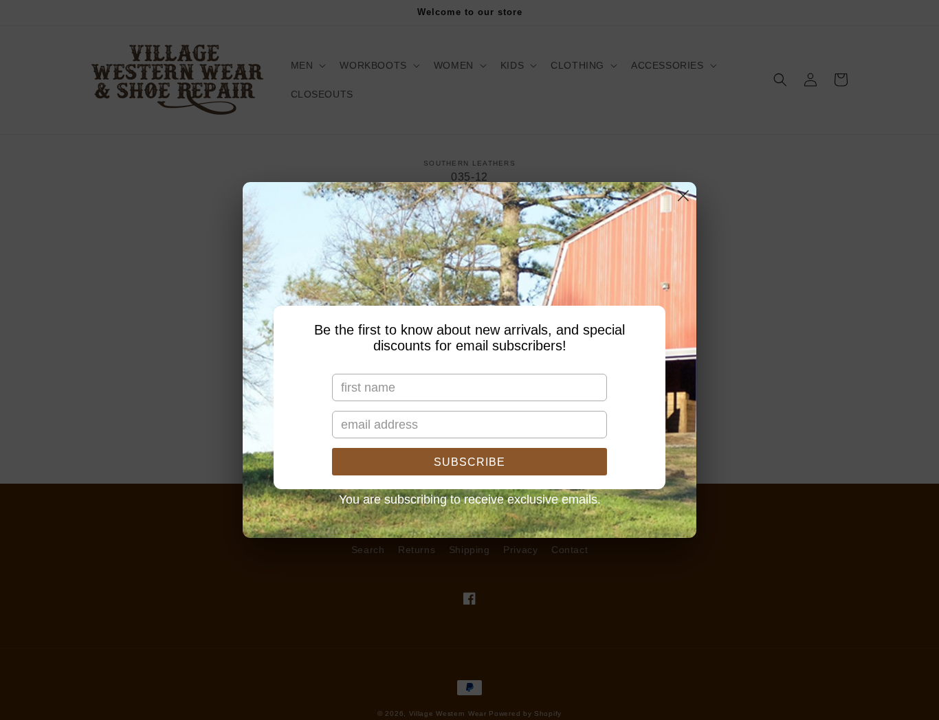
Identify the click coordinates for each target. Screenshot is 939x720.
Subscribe (469, 462)
